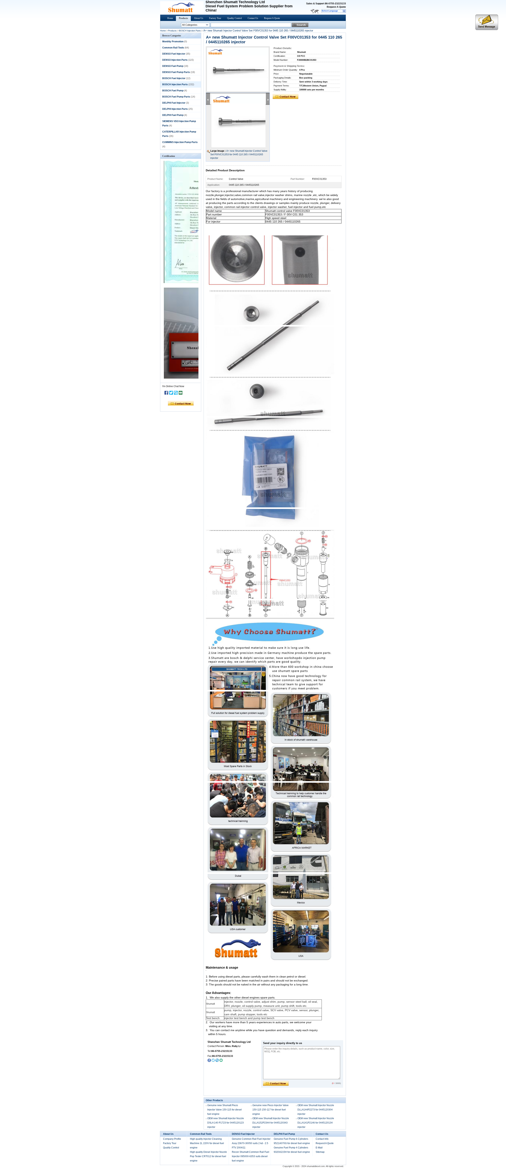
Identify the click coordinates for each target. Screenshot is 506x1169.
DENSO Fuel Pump (172, 66)
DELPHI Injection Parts (175, 109)
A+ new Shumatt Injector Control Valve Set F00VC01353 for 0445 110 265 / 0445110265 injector (238, 154)
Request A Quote (336, 7)
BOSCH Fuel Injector (173, 78)
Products (183, 18)
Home (170, 18)
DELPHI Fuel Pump (172, 115)
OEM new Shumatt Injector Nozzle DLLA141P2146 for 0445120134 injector (315, 1122)
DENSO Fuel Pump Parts (176, 72)
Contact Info (322, 1139)
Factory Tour (215, 18)
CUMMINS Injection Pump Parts (180, 142)
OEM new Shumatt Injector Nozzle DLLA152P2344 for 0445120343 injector (270, 1122)
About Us (198, 18)
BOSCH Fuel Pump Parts (176, 96)
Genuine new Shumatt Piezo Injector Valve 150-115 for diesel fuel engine (224, 1109)
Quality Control (234, 18)
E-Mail (319, 1147)
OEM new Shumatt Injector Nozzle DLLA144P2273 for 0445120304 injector (315, 1109)
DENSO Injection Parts (175, 60)
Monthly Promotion (172, 41)
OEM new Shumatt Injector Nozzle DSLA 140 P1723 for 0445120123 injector (225, 1122)
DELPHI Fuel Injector (173, 102)
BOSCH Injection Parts (190, 30)
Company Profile (172, 1139)
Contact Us (253, 18)
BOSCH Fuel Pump (172, 90)
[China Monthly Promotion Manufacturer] (182, 12)
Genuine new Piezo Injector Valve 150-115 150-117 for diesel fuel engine (270, 1109)
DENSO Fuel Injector (173, 53)
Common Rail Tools (173, 47)
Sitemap (320, 1152)
